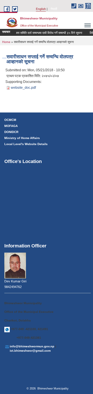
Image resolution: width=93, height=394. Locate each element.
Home (6, 42)
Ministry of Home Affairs (22, 138)
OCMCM (10, 120)
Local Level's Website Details (26, 144)
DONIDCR (11, 132)
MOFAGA (11, 126)
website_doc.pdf (23, 87)
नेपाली (54, 9)
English (41, 9)
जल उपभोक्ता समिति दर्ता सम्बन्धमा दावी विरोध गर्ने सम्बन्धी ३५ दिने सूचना (42, 33)
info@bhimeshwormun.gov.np (32, 346)
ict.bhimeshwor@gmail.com (30, 350)
